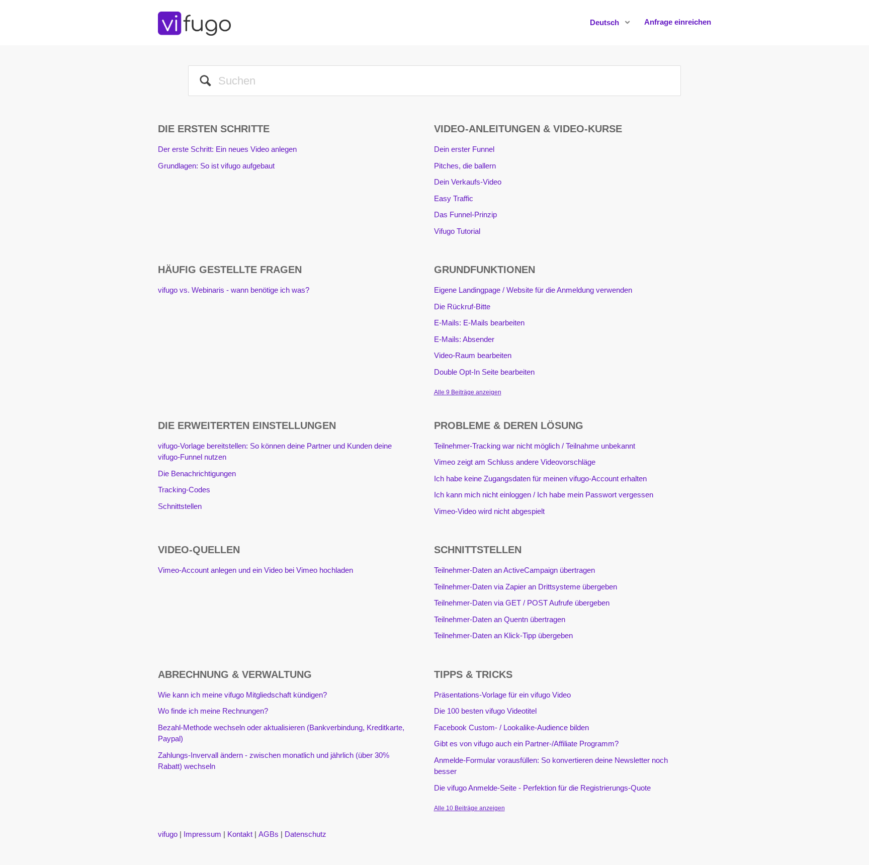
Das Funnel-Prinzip (465, 214)
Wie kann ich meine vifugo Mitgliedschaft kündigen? (242, 694)
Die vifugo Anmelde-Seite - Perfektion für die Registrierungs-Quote (542, 788)
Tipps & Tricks (473, 674)
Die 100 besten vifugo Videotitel (485, 711)
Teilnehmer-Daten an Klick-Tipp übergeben (503, 635)
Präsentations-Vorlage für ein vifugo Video (502, 694)
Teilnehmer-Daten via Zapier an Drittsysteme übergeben (525, 586)
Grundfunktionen (484, 269)
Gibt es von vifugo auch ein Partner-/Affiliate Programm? (526, 743)
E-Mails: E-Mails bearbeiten (479, 322)
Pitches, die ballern (465, 165)
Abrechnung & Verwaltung (235, 674)
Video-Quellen (199, 549)
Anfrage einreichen (677, 22)
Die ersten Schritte (214, 128)
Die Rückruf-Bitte (462, 306)
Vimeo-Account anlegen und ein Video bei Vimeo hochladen (255, 570)
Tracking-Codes (184, 489)
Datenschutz (305, 834)
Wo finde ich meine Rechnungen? (213, 711)
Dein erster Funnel (464, 149)
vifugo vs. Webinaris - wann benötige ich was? (233, 290)
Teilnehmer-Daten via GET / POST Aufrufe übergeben (522, 602)
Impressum (202, 834)
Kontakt (239, 834)
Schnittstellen (180, 506)
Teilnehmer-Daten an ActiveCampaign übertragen (514, 570)
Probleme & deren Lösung (508, 425)
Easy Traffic (453, 198)
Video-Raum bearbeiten (472, 355)
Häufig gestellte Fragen (230, 269)
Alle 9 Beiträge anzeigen (467, 392)
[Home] (194, 22)
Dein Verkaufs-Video (467, 182)
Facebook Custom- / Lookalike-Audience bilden (511, 727)
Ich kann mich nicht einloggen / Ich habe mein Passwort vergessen (543, 494)
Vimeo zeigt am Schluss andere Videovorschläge (514, 462)
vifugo (168, 834)
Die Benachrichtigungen (197, 473)
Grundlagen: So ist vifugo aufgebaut (216, 165)
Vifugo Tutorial (457, 231)
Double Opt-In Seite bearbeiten (484, 372)
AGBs (268, 834)
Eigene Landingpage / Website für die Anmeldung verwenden (533, 290)
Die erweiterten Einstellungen (247, 425)
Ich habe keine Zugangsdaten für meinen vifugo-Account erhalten (540, 478)
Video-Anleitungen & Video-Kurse (528, 128)
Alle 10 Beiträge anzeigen (469, 808)
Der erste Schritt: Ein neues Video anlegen (227, 149)
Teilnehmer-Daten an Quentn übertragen (499, 619)
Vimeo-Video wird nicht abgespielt (489, 511)
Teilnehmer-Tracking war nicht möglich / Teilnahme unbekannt (534, 446)
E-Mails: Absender (464, 339)
